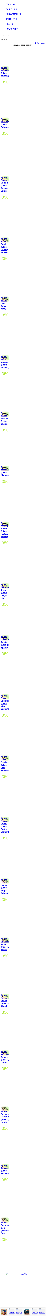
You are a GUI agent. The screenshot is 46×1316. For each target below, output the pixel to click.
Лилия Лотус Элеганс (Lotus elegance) (5, 418)
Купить (5, 68)
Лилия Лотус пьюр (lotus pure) (4, 303)
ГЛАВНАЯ (10, 4)
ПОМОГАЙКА (12, 29)
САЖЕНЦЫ (11, 9)
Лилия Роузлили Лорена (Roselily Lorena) (5, 1057)
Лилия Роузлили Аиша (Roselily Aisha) (5, 944)
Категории (40, 43)
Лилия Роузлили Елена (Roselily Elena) (5, 1000)
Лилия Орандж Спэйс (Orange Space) (5, 642)
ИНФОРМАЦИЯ (13, 14)
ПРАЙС (9, 24)
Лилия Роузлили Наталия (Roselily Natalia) (5, 1116)
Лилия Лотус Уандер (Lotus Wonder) (5, 362)
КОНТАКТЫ (11, 19)
